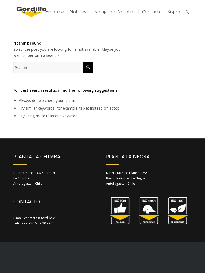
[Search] (187, 12)
